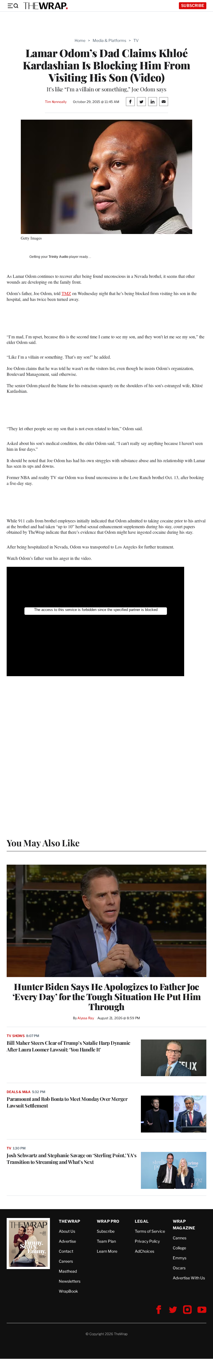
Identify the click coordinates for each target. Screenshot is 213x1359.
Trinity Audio (58, 257)
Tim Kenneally (55, 102)
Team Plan (106, 1241)
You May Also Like (43, 843)
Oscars (179, 1267)
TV (136, 40)
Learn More (107, 1251)
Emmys (179, 1257)
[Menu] (13, 5)
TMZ (66, 293)
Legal (142, 1221)
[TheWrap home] (45, 5)
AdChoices (144, 1251)
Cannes (179, 1237)
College (179, 1247)
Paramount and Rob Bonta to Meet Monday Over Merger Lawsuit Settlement (67, 1102)
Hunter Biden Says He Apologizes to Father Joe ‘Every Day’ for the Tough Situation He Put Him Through (106, 996)
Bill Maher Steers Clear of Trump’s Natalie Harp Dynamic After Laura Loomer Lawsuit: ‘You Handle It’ (68, 1046)
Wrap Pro (108, 1221)
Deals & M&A (19, 1092)
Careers (66, 1261)
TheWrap (69, 1221)
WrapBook (68, 1291)
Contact (66, 1251)
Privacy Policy (147, 1241)
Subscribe (192, 5)
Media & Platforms (109, 40)
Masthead (68, 1271)
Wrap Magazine (184, 1224)
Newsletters (69, 1281)
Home (80, 40)
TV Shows (16, 1036)
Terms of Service (150, 1231)
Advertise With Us (189, 1277)
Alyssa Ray (85, 1018)
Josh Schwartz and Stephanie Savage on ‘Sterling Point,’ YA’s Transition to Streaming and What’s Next (71, 1158)
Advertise (67, 1241)
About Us (67, 1231)
